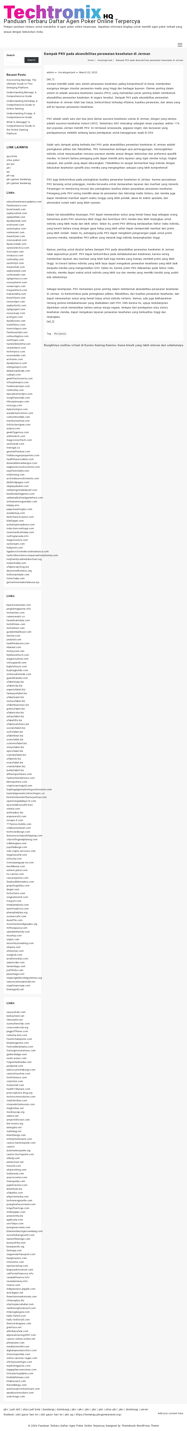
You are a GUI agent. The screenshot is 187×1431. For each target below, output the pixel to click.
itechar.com (13, 635)
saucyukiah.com (16, 1012)
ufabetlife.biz (14, 720)
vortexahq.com (15, 259)
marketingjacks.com (18, 1365)
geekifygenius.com (18, 432)
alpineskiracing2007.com (21, 1335)
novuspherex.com (17, 282)
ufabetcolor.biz (15, 712)
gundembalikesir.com (19, 631)
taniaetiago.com (16, 966)
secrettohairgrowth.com (21, 1235)
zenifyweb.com (15, 443)
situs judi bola (31, 1409)
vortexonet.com (15, 232)
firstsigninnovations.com (21, 1050)
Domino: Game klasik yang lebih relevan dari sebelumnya (144, 345)
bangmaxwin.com (17, 1258)
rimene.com (13, 1285)
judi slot (15, 1409)
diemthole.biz (14, 1189)
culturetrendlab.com (18, 417)
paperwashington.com (19, 509)
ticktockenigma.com (18, 424)
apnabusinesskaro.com (20, 1392)
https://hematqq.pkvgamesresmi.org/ (99, 1414)
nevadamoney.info (17, 1281)
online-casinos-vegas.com (22, 1358)
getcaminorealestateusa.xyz (23, 582)
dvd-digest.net (15, 1292)
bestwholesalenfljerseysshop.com (27, 797)
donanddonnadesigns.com (22, 463)
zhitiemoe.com (15, 951)
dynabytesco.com (17, 363)
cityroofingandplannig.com (22, 839)
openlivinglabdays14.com (21, 801)
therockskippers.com (19, 1323)
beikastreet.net (15, 1016)
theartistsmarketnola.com (22, 1296)
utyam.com (13, 939)
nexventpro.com (16, 301)
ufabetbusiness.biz (18, 705)
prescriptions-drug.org (20, 1092)
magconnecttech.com (19, 440)
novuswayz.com (16, 313)
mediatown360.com (18, 1346)
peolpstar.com (15, 1066)
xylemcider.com (16, 962)
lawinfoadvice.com (18, 908)
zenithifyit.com (15, 263)
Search (11, 55)
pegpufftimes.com (17, 1031)
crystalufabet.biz (16, 754)
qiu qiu (10, 164)
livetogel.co (13, 447)
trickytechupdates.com (20, 1373)
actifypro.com (15, 317)
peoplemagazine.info (19, 608)
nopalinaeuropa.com (18, 985)
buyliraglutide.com (17, 670)
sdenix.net (13, 1115)
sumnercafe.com (16, 916)
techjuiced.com (15, 651)
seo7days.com (15, 1223)
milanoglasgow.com (18, 1312)
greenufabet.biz (16, 708)
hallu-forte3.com (16, 1315)
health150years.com (18, 1089)
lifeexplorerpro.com (18, 401)
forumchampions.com (19, 1039)
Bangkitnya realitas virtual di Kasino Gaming (74, 345)
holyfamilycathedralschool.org (24, 559)
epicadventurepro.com (20, 393)
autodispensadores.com (21, 524)
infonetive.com (15, 1262)
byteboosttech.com (18, 655)
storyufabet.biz (15, 747)
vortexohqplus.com (18, 336)
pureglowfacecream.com (21, 1204)
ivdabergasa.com (16, 843)
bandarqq (49, 1409)
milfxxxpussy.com (17, 927)
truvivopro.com (15, 251)
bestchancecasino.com (20, 517)
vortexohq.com (15, 390)
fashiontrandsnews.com (21, 778)
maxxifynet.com (16, 236)
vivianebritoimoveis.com (21, 1104)
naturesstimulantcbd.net (21, 981)
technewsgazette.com (19, 1200)
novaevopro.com (16, 286)
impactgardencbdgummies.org (24, 977)
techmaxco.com (16, 351)
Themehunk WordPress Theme (140, 1425)
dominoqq (63, 1409)
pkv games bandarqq (19, 179)
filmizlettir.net (15, 1019)
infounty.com (14, 858)
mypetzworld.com (17, 854)
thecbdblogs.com (17, 1385)
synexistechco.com (18, 247)
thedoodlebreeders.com (20, 881)
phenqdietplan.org (17, 912)
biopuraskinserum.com (20, 1269)
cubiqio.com (14, 374)
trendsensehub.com (18, 420)
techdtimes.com (16, 624)
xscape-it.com (15, 820)
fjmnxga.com (14, 1250)
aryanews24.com (16, 816)
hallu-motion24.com (18, 1319)
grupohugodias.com (18, 885)
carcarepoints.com (17, 878)
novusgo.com (14, 405)
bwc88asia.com (16, 866)
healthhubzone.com (18, 643)
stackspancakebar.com (20, 1304)
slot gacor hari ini (27, 1414)
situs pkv (111, 1409)
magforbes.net (15, 1108)
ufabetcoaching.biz (18, 566)
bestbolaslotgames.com (21, 493)
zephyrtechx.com (16, 305)
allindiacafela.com (17, 1331)
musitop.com (14, 935)
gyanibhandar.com (17, 678)
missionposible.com (18, 1354)
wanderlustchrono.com (20, 413)
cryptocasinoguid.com (19, 785)
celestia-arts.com (17, 1035)
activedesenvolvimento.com (23, 478)
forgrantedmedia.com (19, 1062)
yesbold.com (14, 639)
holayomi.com (15, 547)
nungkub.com (14, 954)
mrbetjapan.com (16, 1212)
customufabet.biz (17, 743)
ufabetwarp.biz (15, 681)
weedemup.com (16, 513)
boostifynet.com (16, 297)
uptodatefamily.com (18, 931)
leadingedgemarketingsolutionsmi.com (29, 789)
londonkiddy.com (16, 563)
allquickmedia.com (18, 1196)
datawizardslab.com (18, 370)
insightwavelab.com (18, 397)
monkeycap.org (15, 1112)
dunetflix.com (14, 920)
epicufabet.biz (15, 751)
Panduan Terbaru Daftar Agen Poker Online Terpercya (72, 21)
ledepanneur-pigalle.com (21, 1288)
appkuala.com (15, 1219)
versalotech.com (16, 347)
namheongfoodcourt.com (21, 1308)
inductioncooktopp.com (20, 528)
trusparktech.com (17, 290)
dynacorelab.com (16, 244)
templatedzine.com (18, 904)
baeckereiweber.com (19, 605)
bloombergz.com (16, 1135)
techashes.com (15, 612)
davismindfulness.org (19, 570)
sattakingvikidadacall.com (22, 490)
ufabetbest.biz (15, 735)
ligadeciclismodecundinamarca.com (28, 551)
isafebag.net (14, 1131)
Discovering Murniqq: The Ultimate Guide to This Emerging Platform (21, 84)
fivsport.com (14, 901)
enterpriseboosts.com (19, 1139)
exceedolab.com (16, 355)
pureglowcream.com (18, 1227)
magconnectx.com (17, 540)
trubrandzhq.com (16, 294)
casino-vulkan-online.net (21, 1338)
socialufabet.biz (16, 728)
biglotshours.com (17, 666)
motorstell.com (15, 1085)
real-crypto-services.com (21, 851)
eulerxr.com (13, 428)
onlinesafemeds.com (19, 674)
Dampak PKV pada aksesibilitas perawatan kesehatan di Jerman (97, 54)
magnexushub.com (17, 658)
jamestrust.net (15, 1162)
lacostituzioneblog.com (20, 943)
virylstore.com (15, 1081)
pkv (9, 167)
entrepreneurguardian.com (22, 501)
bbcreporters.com (17, 781)
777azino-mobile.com (19, 824)
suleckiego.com (16, 1396)
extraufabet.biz (15, 716)
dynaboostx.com (16, 320)
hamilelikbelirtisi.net (18, 344)
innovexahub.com (17, 240)
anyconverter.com (17, 1177)
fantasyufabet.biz (17, 693)
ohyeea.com (14, 947)
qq (8, 171)
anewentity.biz (15, 1215)
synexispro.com (16, 543)
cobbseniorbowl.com (19, 828)
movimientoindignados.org (22, 924)
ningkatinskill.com (17, 897)
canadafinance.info (18, 1277)
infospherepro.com (18, 382)
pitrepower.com (15, 1342)
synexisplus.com (16, 228)
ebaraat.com (14, 647)
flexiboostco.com (17, 205)
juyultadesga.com (17, 847)
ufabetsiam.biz (15, 697)
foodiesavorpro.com (18, 386)
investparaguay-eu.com (20, 862)
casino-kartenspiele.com (21, 1142)
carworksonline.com (18, 1073)
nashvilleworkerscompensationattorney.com (32, 555)
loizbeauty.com (15, 1173)
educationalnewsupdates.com (24, 201)
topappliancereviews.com (21, 1369)
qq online (12, 156)
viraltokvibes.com (17, 1100)
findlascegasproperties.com (23, 455)
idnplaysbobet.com (18, 486)
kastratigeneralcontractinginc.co (26, 793)
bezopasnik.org (15, 1246)
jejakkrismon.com (17, 1185)
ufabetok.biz (14, 758)
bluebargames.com (18, 1042)
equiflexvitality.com (18, 470)
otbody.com (13, 1158)
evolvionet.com (15, 224)
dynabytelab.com (16, 220)
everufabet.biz (15, 762)
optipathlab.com (16, 217)
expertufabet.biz (16, 689)
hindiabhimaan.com (18, 1377)
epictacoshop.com (17, 1265)
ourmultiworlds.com (18, 1023)
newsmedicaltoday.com (20, 532)
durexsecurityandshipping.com (24, 835)
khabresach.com (16, 1381)
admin (50, 72)
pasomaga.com (15, 974)
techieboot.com (16, 628)
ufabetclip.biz (14, 685)
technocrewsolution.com (21, 1096)
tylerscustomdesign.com (21, 1069)
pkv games (60, 334)
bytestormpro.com (17, 409)
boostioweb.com (16, 209)
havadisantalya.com (18, 620)
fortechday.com (16, 578)
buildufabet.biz (15, 770)
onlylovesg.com (16, 474)
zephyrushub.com (17, 213)
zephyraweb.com (16, 270)
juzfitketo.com (15, 970)
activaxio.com (15, 359)
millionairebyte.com (18, 574)
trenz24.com (14, 1165)
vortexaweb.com (16, 274)
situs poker (13, 160)
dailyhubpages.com (18, 482)
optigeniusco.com (17, 278)
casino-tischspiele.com (20, 1154)
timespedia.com (16, 1181)
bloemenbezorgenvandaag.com (25, 1231)
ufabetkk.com (15, 1192)
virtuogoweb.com (16, 662)
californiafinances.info (20, 1273)
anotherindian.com (17, 958)
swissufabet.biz (16, 701)
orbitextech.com (16, 436)
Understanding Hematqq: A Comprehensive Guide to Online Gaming (22, 105)
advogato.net (14, 1127)
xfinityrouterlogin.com (19, 1362)
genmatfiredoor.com (18, 451)
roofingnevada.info (17, 536)
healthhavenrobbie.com (20, 459)
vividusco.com (15, 255)
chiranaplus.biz (15, 1300)
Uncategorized (66, 72)
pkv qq (10, 175)
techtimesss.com (17, 1077)
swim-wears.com (16, 1058)
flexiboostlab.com (17, 332)
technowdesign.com (18, 831)
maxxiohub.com (16, 267)
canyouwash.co (16, 616)
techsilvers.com (16, 893)
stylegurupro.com (17, 367)
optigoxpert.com (16, 309)
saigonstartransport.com (21, 1254)
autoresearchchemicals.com (23, 1388)
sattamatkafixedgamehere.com (25, 497)
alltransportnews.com (19, 774)
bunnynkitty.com (16, 1242)
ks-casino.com (15, 874)
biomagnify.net (15, 989)
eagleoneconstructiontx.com (23, 467)
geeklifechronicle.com (20, 378)
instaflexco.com (16, 324)
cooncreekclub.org (17, 1027)
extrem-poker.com (17, 870)
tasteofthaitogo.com (18, 1239)
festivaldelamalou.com (20, 1046)
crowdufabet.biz (16, 766)
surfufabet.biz (15, 731)
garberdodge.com (17, 1054)
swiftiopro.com (15, 340)
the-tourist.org (15, 1123)
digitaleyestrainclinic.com (22, 1350)
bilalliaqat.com (15, 520)
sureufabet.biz (15, 739)
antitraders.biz (15, 812)
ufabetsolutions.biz (18, 724)
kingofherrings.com (18, 1208)
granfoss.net (14, 1327)
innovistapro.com (17, 328)
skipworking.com (16, 1169)
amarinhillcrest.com (18, 1119)
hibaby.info (13, 505)
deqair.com (13, 889)
